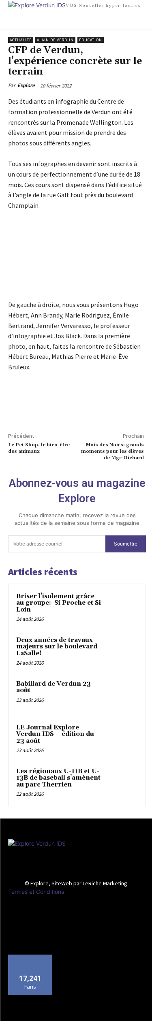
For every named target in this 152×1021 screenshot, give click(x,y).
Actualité (21, 40)
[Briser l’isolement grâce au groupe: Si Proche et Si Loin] (122, 607)
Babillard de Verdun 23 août (53, 687)
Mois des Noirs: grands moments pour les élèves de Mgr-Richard (112, 451)
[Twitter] (35, 406)
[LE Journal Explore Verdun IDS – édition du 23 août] (122, 739)
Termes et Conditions (36, 891)
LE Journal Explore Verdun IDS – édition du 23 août (55, 734)
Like (30, 958)
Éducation (90, 40)
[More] (53, 406)
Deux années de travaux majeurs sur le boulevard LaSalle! (56, 646)
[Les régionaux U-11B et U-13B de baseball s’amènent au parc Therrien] (122, 782)
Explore (26, 85)
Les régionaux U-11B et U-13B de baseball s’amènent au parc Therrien (58, 778)
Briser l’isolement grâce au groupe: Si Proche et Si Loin (58, 603)
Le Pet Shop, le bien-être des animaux (39, 448)
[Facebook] (16, 406)
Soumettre (125, 544)
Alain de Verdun (55, 40)
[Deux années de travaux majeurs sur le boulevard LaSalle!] (122, 651)
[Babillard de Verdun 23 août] (122, 695)
